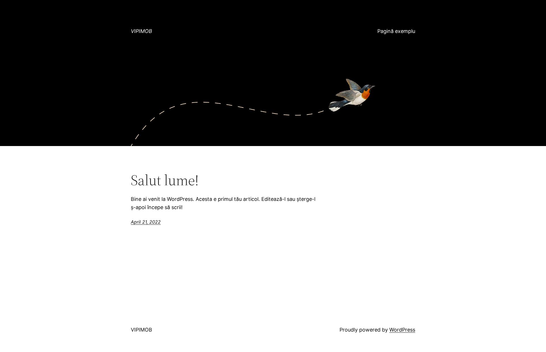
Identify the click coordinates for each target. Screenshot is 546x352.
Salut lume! (165, 180)
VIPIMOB (141, 31)
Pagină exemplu (396, 31)
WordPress (402, 330)
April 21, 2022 (146, 222)
